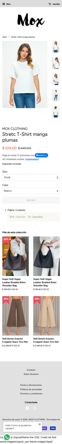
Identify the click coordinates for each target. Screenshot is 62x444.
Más (8, 4)
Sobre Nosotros (31, 374)
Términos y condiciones (31, 393)
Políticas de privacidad (31, 389)
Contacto (31, 370)
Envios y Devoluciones (31, 385)
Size (4, 171)
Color (5, 185)
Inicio (4, 37)
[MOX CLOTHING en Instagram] (34, 409)
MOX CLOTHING (37, 419)
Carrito (56, 4)
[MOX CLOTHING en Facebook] (27, 409)
